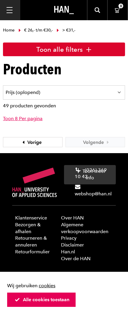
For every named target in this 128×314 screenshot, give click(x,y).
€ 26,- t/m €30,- (38, 30)
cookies (47, 285)
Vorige (34, 142)
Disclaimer (72, 245)
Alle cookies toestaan (46, 299)
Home (9, 30)
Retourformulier (32, 252)
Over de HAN (75, 258)
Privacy (69, 238)
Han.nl (68, 252)
